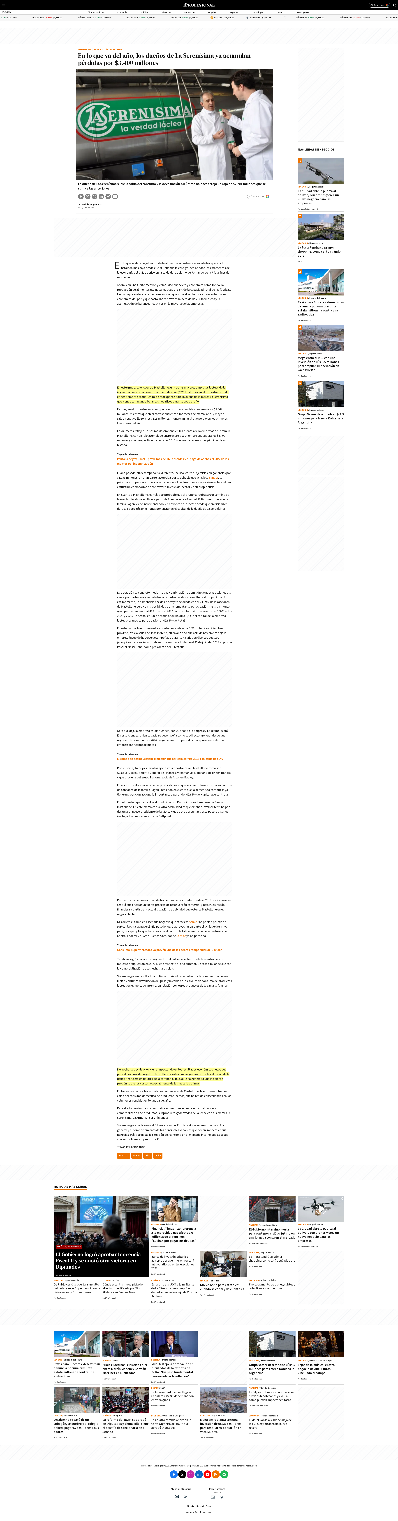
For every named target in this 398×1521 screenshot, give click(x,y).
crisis (147, 1155)
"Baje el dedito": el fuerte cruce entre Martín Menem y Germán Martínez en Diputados (125, 1369)
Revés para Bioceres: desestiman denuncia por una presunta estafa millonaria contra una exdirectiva (321, 308)
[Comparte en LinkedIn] (101, 196)
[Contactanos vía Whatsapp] (185, 1496)
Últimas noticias (96, 12)
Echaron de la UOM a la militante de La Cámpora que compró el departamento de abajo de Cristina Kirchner (174, 1290)
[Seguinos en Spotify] (224, 1474)
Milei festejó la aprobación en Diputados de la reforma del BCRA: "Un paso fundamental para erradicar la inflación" (172, 1370)
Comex (280, 12)
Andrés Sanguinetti (92, 204)
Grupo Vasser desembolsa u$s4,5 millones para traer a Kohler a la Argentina (321, 418)
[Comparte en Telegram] (108, 196)
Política (144, 12)
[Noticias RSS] (216, 1474)
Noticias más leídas (70, 1187)
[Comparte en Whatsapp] (94, 196)
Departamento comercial (217, 1490)
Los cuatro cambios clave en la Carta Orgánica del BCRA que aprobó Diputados (171, 1424)
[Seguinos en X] (182, 1474)
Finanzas (166, 12)
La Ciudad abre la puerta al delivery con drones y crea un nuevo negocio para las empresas (318, 197)
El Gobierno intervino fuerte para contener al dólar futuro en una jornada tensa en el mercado (272, 1233)
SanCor (213, 478)
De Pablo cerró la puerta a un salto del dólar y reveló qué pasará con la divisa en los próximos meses (77, 1288)
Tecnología (257, 12)
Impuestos (189, 12)
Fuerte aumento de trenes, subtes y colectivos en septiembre (272, 1286)
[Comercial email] (213, 1497)
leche (158, 1155)
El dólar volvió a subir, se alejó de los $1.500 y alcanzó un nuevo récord (270, 1424)
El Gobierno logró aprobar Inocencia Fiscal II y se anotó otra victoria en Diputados (98, 1260)
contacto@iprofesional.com (199, 1512)
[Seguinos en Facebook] (174, 1474)
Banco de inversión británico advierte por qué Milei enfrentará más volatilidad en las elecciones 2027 (172, 1262)
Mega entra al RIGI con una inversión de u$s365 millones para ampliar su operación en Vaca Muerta (318, 364)
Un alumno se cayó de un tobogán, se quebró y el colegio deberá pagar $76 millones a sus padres (76, 1426)
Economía (122, 12)
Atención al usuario (181, 1489)
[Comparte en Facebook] (81, 196)
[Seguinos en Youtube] (207, 1474)
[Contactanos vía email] (177, 1496)
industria (124, 1155)
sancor (137, 1155)
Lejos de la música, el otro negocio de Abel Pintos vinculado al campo (316, 1369)
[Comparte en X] (87, 196)
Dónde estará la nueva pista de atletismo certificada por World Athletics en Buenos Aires (122, 1288)
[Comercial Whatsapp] (221, 1497)
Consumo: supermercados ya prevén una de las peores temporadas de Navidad (169, 950)
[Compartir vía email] (115, 196)
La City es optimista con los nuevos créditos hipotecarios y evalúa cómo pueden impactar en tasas (271, 1396)
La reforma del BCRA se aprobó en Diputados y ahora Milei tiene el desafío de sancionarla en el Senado (125, 1426)
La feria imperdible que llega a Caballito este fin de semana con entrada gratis (172, 1396)
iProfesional (85, 49)
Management (303, 12)
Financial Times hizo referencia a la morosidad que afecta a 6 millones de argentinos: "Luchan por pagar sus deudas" (173, 1235)
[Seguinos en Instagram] (190, 1474)
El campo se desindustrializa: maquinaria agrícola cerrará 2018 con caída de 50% (170, 759)
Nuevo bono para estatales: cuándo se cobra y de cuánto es (222, 1287)
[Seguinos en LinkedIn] (199, 1474)
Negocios (233, 12)
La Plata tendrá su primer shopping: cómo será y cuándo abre (319, 251)
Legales (212, 12)
